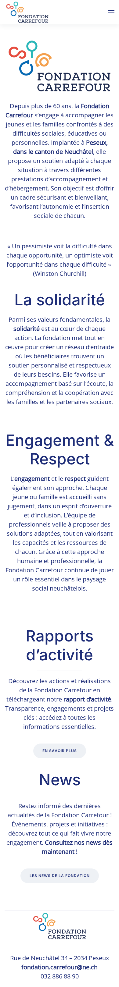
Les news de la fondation (60, 875)
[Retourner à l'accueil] (27, 12)
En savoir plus (59, 750)
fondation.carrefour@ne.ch (59, 967)
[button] (111, 12)
